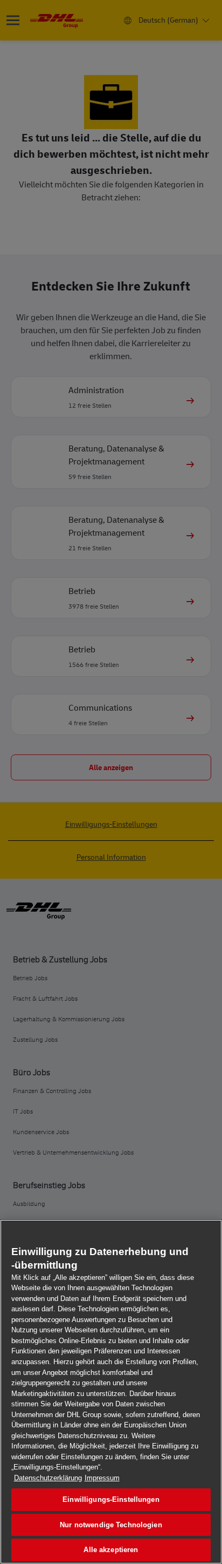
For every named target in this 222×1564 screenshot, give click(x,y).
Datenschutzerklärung (48, 1478)
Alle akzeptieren (111, 1550)
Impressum (102, 1478)
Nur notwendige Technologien (111, 1525)
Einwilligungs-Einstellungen (111, 1499)
